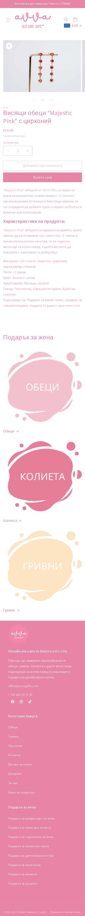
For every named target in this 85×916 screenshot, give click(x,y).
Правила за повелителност (66, 912)
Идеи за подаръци (21, 792)
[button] (8, 20)
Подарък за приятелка (24, 865)
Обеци (8, 431)
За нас (13, 783)
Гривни (9, 610)
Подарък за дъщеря (22, 883)
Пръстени (15, 746)
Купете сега (42, 177)
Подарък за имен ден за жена (29, 827)
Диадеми (14, 773)
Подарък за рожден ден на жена (31, 818)
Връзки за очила (20, 764)
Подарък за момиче (22, 874)
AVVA (14, 912)
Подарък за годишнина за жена (30, 837)
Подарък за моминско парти (28, 846)
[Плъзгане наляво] (33, 99)
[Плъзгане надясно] (51, 99)
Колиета (10, 520)
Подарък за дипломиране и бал (31, 855)
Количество (11, 142)
